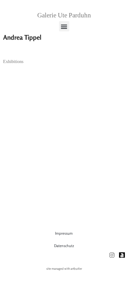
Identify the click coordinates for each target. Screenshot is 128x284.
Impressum (64, 233)
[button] (64, 26)
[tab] (13, 61)
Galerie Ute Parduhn (64, 15)
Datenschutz (64, 245)
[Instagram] (112, 255)
